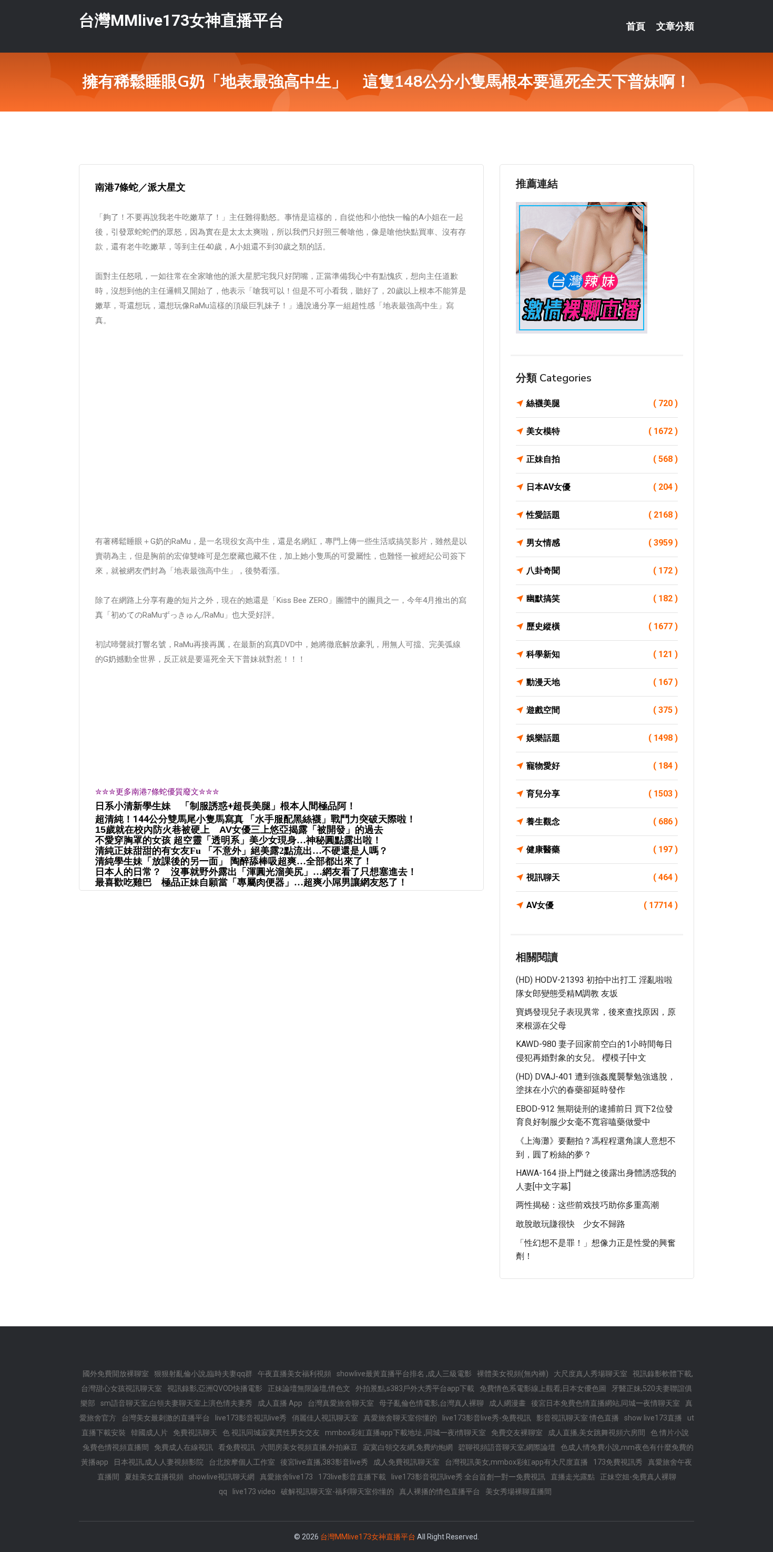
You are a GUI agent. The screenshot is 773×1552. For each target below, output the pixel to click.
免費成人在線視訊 (183, 1447)
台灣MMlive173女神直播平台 (181, 20)
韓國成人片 (149, 1432)
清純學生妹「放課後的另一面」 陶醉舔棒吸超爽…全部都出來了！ (233, 861)
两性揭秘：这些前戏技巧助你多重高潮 (587, 1205)
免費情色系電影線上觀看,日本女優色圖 (543, 1388)
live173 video (254, 1491)
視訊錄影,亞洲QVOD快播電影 (214, 1388)
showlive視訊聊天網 (222, 1477)
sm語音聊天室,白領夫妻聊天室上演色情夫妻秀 (176, 1403)
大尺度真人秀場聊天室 (590, 1373)
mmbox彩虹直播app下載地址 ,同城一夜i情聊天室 (405, 1432)
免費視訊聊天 (195, 1432)
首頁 (635, 26)
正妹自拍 (602, 459)
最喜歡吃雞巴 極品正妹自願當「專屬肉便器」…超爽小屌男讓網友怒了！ (251, 882)
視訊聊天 (602, 877)
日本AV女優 (602, 487)
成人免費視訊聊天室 (406, 1462)
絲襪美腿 (602, 403)
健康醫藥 (602, 849)
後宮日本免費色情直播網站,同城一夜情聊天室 (605, 1403)
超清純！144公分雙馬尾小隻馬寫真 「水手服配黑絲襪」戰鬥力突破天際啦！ (255, 818)
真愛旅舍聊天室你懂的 (400, 1418)
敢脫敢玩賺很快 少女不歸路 (570, 1224)
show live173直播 (653, 1418)
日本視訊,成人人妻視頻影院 (159, 1462)
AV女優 (602, 905)
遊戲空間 (602, 710)
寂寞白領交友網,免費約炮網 (408, 1447)
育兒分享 (602, 794)
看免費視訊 (236, 1447)
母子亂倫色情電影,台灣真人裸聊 (431, 1403)
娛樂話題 (602, 738)
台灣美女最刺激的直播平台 (165, 1418)
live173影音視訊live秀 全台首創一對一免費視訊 (468, 1477)
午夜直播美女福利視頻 (294, 1373)
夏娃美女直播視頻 (154, 1477)
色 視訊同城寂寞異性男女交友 (271, 1432)
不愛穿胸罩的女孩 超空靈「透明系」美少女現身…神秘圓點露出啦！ (238, 840)
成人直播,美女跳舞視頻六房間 (596, 1432)
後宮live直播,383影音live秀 (324, 1462)
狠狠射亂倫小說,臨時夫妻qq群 (203, 1373)
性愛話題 (602, 515)
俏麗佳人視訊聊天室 (325, 1418)
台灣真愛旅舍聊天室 (341, 1403)
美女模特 (602, 431)
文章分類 (675, 26)
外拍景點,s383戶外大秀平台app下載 (414, 1388)
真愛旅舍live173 (286, 1477)
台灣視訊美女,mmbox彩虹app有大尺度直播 (516, 1462)
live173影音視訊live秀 (251, 1418)
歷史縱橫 (602, 626)
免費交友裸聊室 (517, 1432)
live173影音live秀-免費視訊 (486, 1418)
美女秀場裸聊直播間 (518, 1491)
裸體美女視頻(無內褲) (512, 1373)
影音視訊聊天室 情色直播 (577, 1418)
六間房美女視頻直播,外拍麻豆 (309, 1447)
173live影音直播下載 (352, 1477)
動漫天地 (602, 682)
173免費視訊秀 (618, 1462)
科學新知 (602, 654)
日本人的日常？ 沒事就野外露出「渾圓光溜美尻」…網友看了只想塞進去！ (256, 871)
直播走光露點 (573, 1477)
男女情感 (602, 543)
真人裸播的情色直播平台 (439, 1491)
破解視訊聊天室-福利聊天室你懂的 (337, 1491)
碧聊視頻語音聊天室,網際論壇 (506, 1447)
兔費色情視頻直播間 (116, 1447)
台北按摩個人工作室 (242, 1462)
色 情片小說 (669, 1432)
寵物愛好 (602, 766)
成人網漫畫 (507, 1403)
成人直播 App (280, 1403)
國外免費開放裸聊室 (116, 1373)
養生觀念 (602, 822)
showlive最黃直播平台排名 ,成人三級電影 (404, 1373)
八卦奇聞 (602, 571)
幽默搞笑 (602, 598)
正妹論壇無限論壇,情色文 (309, 1388)
